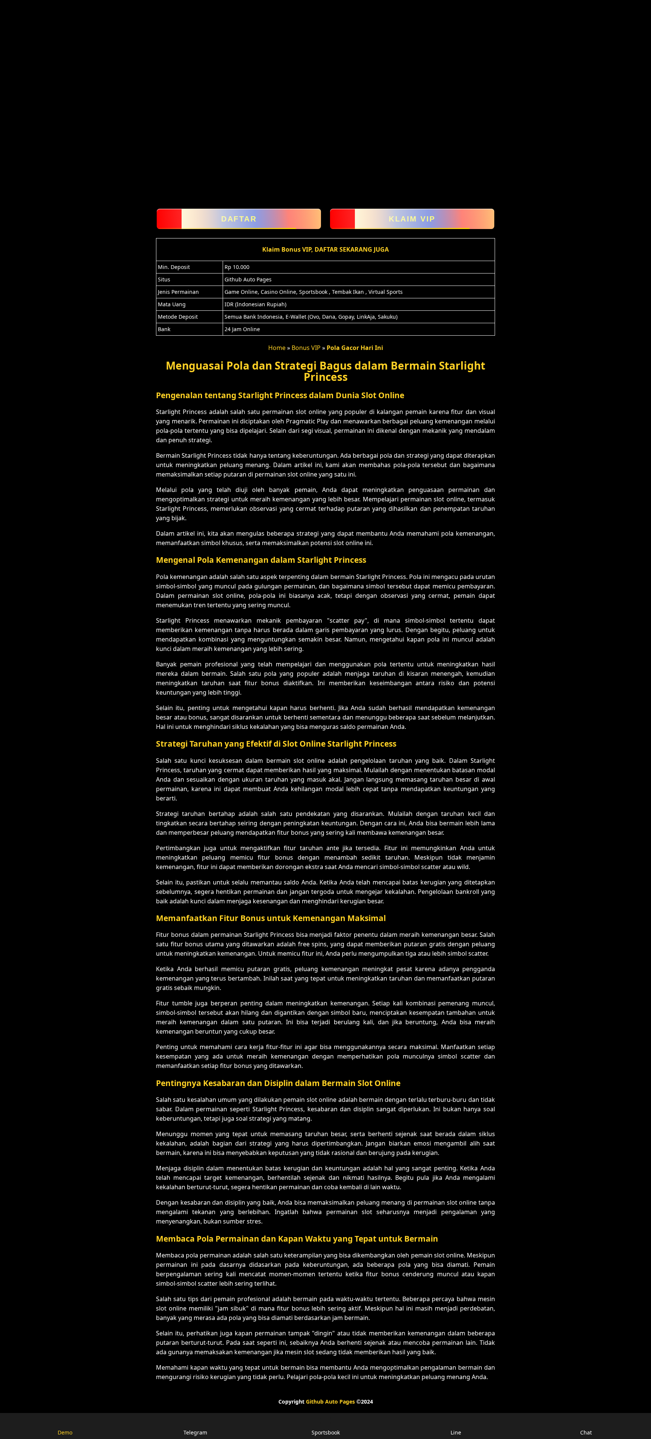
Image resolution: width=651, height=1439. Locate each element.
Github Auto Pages (330, 1401)
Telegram (195, 1432)
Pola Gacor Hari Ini (355, 348)
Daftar (239, 219)
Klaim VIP (412, 219)
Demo (65, 1432)
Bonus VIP (306, 348)
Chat (586, 1432)
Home (277, 348)
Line (456, 1432)
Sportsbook (326, 1432)
